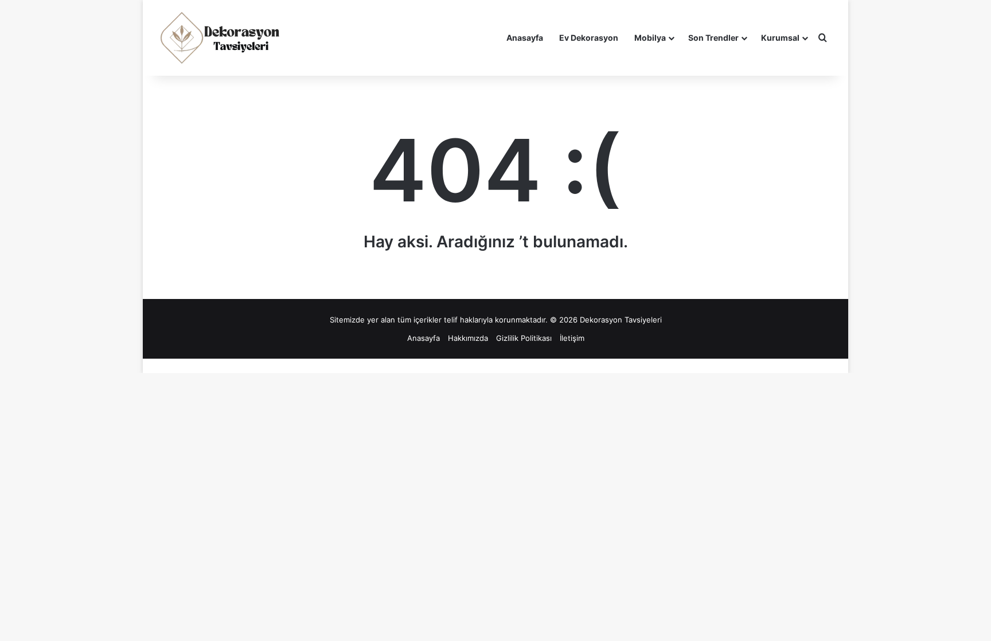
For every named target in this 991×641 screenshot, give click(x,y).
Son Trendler (713, 37)
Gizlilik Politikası (524, 338)
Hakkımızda (468, 338)
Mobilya (650, 37)
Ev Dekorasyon (588, 37)
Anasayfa (524, 37)
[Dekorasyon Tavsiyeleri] (221, 37)
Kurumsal (780, 37)
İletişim (572, 338)
